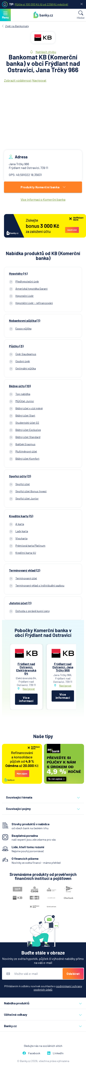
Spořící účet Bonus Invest (31, 491)
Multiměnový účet (26, 451)
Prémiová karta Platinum (30, 545)
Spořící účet (22, 484)
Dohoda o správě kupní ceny (32, 611)
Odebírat (73, 973)
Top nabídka (22, 394)
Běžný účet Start (25, 415)
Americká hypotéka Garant (31, 288)
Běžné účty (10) (20, 386)
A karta (19, 524)
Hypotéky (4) (18, 273)
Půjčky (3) (16, 346)
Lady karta (21, 531)
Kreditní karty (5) (21, 516)
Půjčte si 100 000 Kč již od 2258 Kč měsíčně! (41, 4)
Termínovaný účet (26, 578)
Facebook (34, 1053)
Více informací (26, 699)
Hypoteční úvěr (24, 295)
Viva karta (21, 538)
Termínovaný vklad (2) (24, 570)
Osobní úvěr (22, 361)
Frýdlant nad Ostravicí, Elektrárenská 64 (26, 668)
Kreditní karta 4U (25, 552)
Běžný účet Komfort (27, 458)
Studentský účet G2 (27, 422)
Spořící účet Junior (27, 498)
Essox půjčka (23, 328)
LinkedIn (58, 1053)
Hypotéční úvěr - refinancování (34, 303)
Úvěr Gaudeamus (25, 354)
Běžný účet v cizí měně (29, 408)
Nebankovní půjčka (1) (24, 320)
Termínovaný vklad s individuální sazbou (39, 585)
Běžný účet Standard (27, 437)
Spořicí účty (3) (20, 476)
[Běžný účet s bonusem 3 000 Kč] (45, 226)
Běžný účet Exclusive (28, 429)
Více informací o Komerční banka (43, 199)
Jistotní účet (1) (20, 603)
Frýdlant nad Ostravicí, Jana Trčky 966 (62, 667)
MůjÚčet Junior (24, 401)
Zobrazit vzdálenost (18, 80)
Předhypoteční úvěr (27, 281)
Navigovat (39, 80)
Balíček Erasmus (25, 444)
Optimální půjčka (25, 368)
